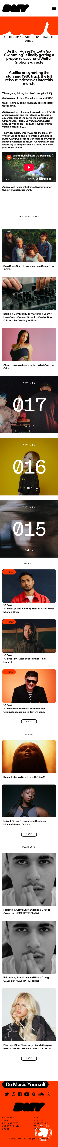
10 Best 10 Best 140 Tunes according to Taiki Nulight (24, 659)
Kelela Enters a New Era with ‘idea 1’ (24, 777)
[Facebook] (20, 1094)
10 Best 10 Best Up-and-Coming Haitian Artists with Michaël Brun (28, 608)
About (37, 1117)
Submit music (11, 1126)
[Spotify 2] (33, 1094)
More (29, 721)
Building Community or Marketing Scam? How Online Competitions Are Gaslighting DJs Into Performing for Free (27, 317)
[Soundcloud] (41, 1094)
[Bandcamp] (48, 1094)
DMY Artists (10, 1123)
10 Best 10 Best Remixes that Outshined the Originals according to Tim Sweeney (24, 708)
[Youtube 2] (26, 1094)
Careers (39, 1120)
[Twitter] (7, 1094)
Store (6, 1129)
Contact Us (41, 1123)
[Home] (15, 8)
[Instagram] (13, 1094)
